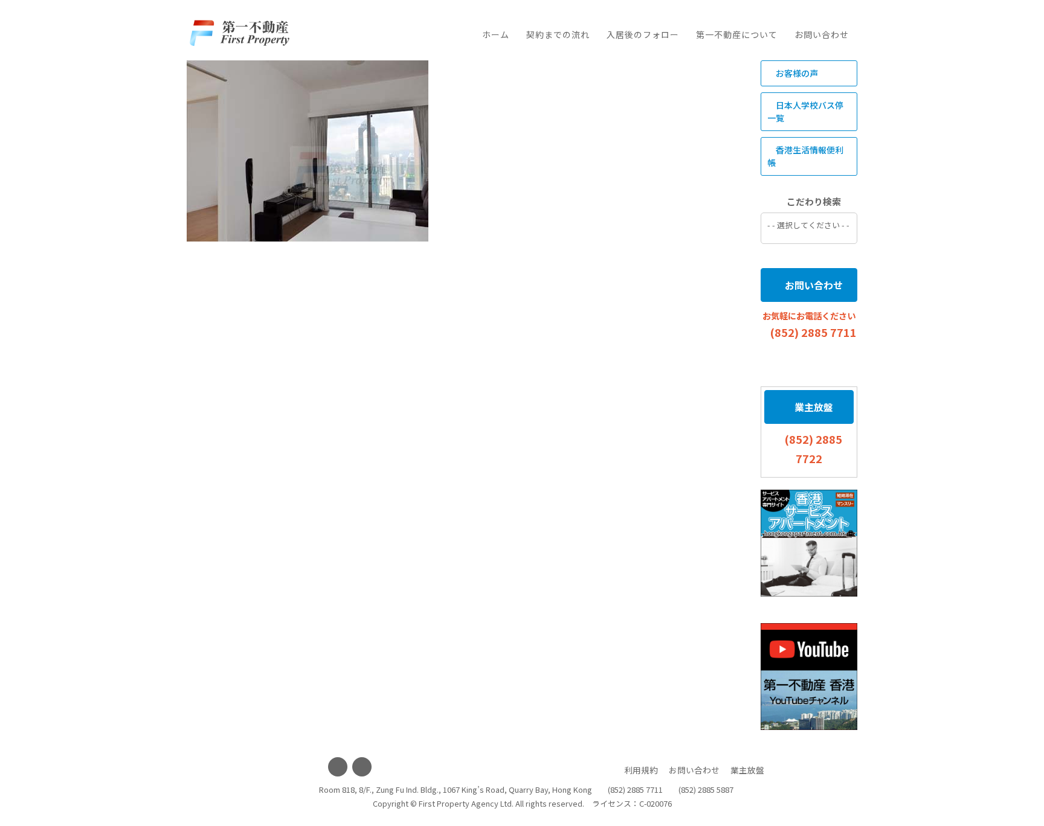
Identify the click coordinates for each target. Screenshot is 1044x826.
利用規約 (641, 770)
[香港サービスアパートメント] (809, 543)
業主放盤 (812, 407)
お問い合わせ (821, 34)
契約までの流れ (558, 34)
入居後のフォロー (643, 34)
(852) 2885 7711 (813, 332)
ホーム (495, 34)
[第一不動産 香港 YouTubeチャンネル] (809, 676)
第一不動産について (737, 34)
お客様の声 (796, 73)
